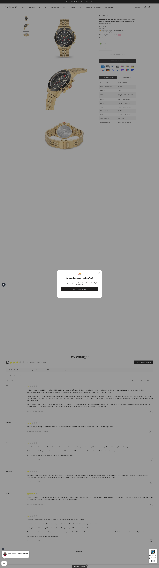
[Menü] (156, 550)
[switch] (153, 561)
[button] (3, 285)
